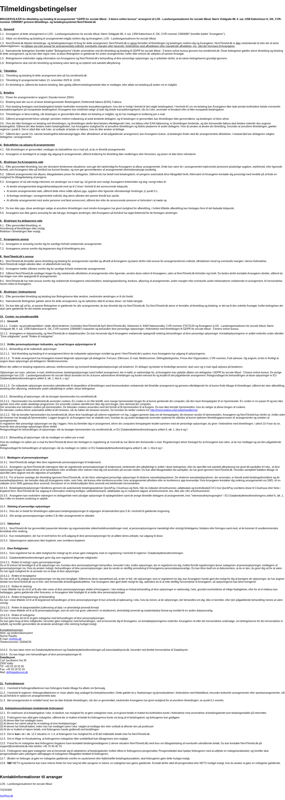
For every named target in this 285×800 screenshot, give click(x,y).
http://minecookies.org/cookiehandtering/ (173, 410)
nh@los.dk (15, 639)
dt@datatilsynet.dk (17, 672)
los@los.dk (6, 795)
